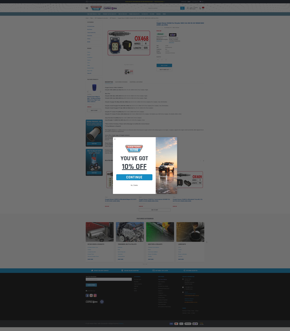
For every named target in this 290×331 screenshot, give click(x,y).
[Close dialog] (115, 139)
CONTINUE (134, 177)
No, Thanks (134, 185)
